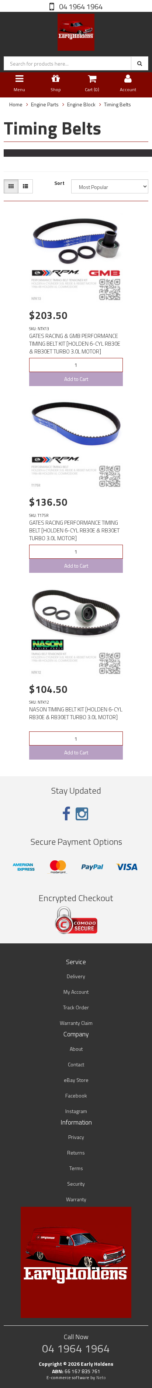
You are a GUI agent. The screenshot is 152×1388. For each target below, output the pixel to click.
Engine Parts (45, 104)
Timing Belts (117, 104)
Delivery (76, 976)
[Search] (139, 63)
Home (16, 104)
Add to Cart (76, 379)
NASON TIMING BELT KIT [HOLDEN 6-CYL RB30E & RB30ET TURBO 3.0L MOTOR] (75, 713)
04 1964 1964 (80, 6)
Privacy (76, 1137)
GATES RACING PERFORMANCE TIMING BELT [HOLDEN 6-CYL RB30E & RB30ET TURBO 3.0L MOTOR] (74, 530)
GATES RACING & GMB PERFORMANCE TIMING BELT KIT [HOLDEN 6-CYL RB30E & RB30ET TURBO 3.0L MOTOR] (74, 344)
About (76, 1049)
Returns (76, 1152)
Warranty (76, 1199)
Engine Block (81, 104)
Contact (76, 1064)
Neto (101, 1378)
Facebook (76, 1095)
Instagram (76, 1111)
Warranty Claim (76, 1023)
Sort (59, 183)
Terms (76, 1168)
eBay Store (76, 1080)
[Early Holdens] (76, 30)
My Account (76, 992)
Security (76, 1184)
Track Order (76, 1007)
